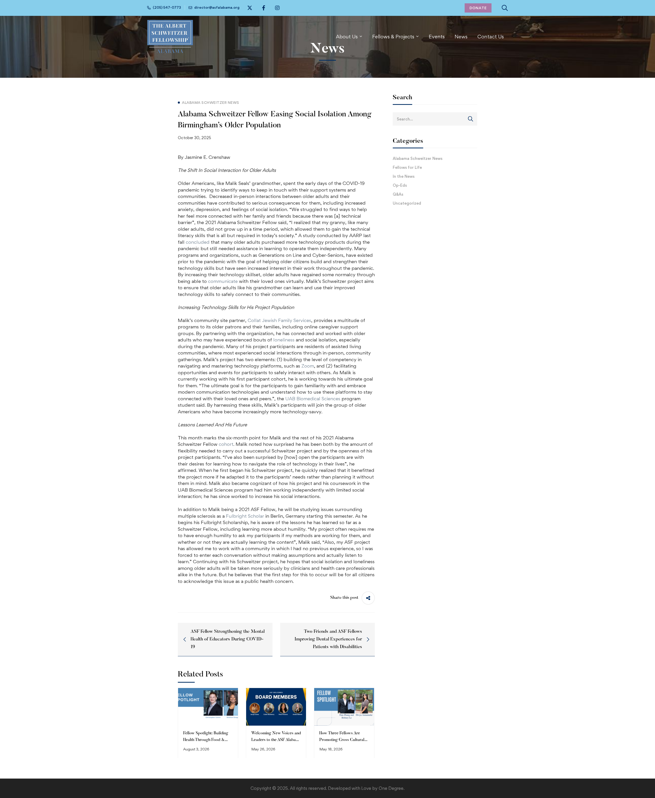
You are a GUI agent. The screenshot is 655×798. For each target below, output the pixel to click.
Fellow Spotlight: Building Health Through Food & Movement (205, 740)
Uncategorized (407, 203)
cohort (225, 444)
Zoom (307, 366)
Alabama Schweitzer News (417, 158)
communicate (223, 281)
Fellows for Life (407, 167)
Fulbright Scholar (245, 516)
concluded (198, 242)
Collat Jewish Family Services (279, 320)
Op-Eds (400, 185)
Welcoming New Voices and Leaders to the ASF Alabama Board (276, 740)
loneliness (283, 340)
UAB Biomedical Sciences (312, 399)
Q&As (398, 194)
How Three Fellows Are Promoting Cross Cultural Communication (341, 740)
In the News (403, 176)
